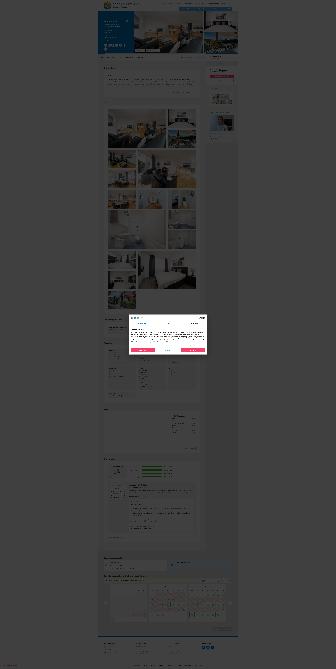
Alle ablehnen (143, 350)
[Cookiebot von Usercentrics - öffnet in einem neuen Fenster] (197, 318)
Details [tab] (168, 323)
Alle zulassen (193, 350)
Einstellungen (167, 350)
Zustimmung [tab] (142, 323)
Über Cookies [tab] (194, 323)
